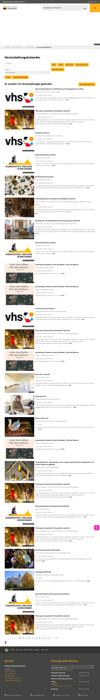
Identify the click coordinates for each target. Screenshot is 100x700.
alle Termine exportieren (87, 84)
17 (33, 638)
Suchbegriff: (8, 63)
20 (43, 638)
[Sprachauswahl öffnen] (85, 2)
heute (54, 65)
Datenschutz (44, 650)
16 (29, 638)
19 (39, 638)
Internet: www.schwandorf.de (13, 680)
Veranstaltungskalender (44, 47)
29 (56, 638)
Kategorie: (8, 69)
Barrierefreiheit (28, 650)
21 (46, 638)
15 (26, 638)
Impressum (19, 650)
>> (63, 638)
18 (36, 638)
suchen (8, 77)
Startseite (7, 47)
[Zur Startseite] (19, 7)
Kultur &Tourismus (17, 47)
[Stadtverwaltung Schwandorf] (27, 673)
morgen (60, 65)
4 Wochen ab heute (57, 69)
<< (6, 638)
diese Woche (69, 65)
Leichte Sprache (92, 2)
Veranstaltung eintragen (20, 77)
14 (23, 638)
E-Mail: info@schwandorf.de (12, 678)
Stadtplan (37, 650)
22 (49, 638)
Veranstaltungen (30, 47)
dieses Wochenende (82, 65)
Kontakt (12, 650)
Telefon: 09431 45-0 (10, 673)
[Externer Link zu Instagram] (5, 642)
